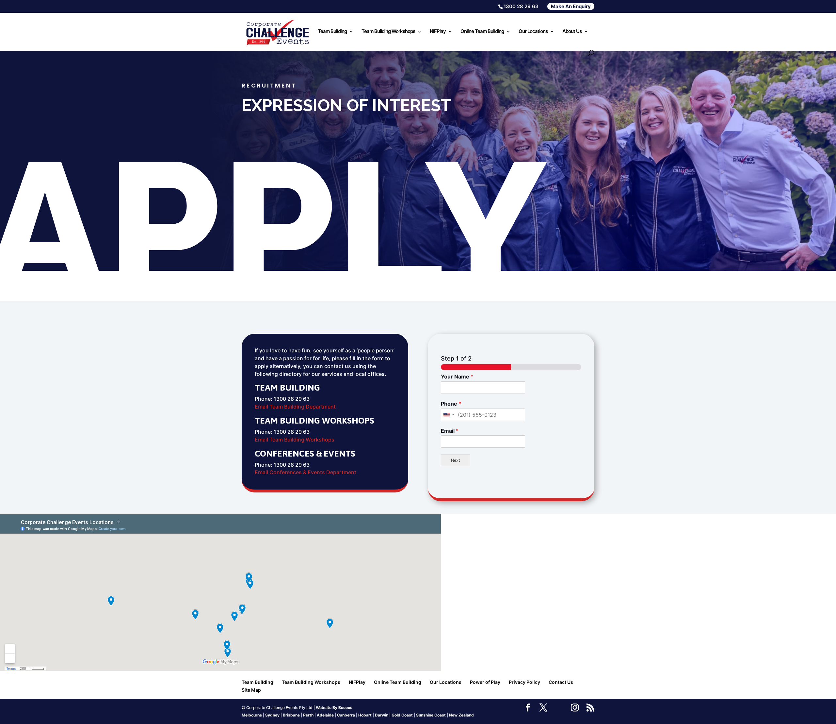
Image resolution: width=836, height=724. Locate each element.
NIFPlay (438, 31)
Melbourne (252, 715)
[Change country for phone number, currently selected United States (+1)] (448, 415)
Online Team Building (482, 31)
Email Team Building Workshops (294, 439)
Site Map (251, 690)
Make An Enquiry (571, 6)
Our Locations (533, 31)
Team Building (332, 31)
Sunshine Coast (431, 715)
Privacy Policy (524, 682)
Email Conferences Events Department (305, 472)
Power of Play (485, 682)
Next (455, 460)
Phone (451, 403)
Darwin (381, 715)
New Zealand (461, 715)
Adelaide (325, 715)
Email (449, 430)
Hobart (365, 715)
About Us (572, 31)
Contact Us (561, 682)
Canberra (346, 715)
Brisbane (291, 715)
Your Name (457, 376)
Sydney (272, 715)
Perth (308, 715)
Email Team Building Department (295, 406)
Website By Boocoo (334, 707)
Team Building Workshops (388, 31)
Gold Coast (402, 715)
